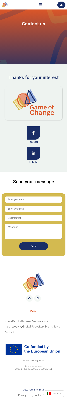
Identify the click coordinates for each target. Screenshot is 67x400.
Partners (26, 321)
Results (16, 321)
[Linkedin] (37, 298)
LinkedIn (33, 162)
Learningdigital (37, 389)
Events (49, 326)
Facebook (33, 142)
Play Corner (12, 327)
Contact (9, 332)
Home (8, 321)
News (56, 326)
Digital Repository (34, 326)
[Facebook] (33, 133)
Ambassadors (40, 321)
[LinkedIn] (33, 153)
